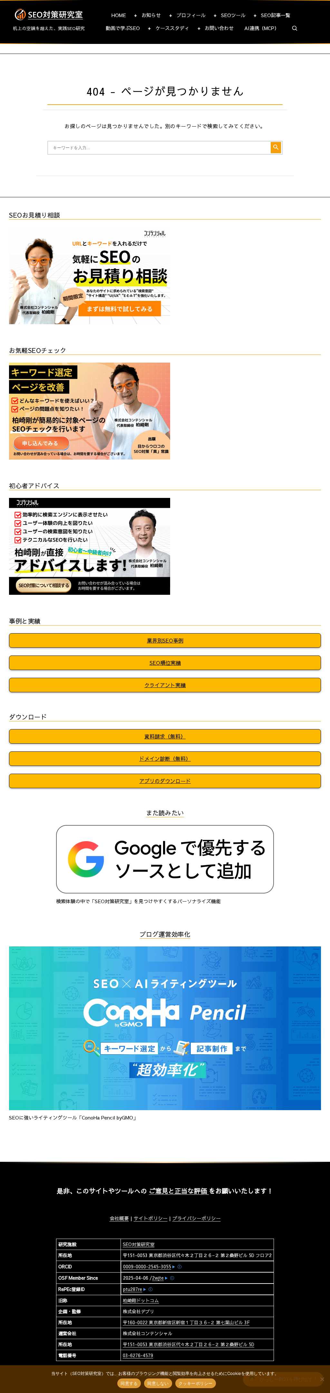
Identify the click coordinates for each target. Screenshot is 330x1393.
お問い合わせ (219, 28)
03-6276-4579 (138, 1355)
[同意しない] (322, 1379)
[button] (294, 28)
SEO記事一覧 (275, 15)
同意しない (158, 1383)
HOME (119, 15)
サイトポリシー (151, 1218)
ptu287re (132, 1289)
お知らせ (151, 15)
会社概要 (119, 1218)
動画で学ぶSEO (123, 28)
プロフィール (191, 15)
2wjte (158, 1277)
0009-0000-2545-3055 (147, 1266)
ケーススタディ (172, 28)
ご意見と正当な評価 (179, 1190)
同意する (129, 1383)
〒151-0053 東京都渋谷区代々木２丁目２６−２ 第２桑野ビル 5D (188, 1344)
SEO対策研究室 (138, 1244)
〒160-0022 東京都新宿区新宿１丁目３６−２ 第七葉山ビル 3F (186, 1322)
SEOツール (233, 15)
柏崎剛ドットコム (141, 1300)
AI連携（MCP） (261, 28)
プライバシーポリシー (196, 1218)
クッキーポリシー (196, 1383)
